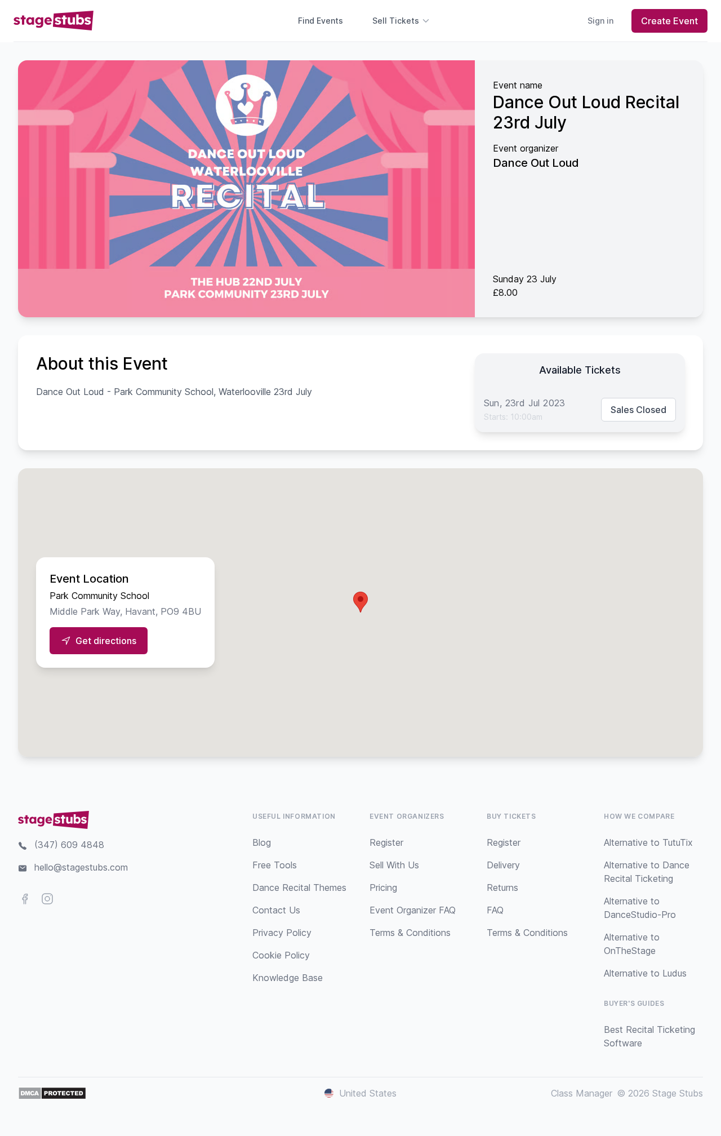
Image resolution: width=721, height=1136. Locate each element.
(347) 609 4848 (69, 844)
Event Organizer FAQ (413, 910)
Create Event (669, 20)
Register (386, 842)
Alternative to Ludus (645, 973)
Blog (261, 842)
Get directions (105, 640)
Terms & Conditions (410, 932)
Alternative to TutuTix (648, 842)
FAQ (495, 910)
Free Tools (274, 865)
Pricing (383, 887)
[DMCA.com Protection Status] (52, 1093)
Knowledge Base (287, 977)
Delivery (503, 865)
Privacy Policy (281, 932)
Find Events (320, 20)
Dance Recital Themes (299, 887)
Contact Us (276, 910)
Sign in (600, 20)
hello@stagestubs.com (81, 867)
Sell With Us (394, 865)
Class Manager (581, 1093)
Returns (502, 887)
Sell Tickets (395, 20)
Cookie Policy (281, 955)
